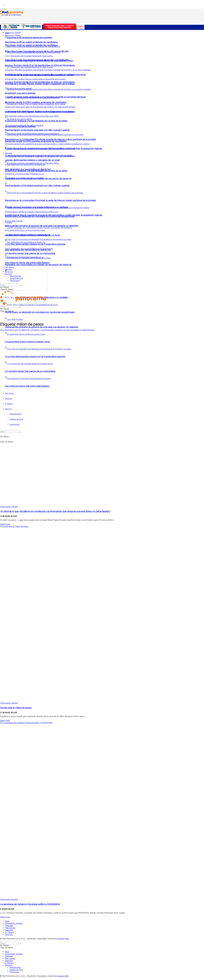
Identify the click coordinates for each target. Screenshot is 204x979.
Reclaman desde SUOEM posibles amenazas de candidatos (35, 141)
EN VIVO (8, 5)
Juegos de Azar (16, 278)
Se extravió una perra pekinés (20, 93)
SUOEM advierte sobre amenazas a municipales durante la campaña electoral (45, 74)
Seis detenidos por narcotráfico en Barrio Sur (28, 169)
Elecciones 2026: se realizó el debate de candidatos (31, 45)
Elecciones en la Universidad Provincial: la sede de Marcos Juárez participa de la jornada (50, 200)
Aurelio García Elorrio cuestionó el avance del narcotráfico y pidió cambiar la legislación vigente (53, 148)
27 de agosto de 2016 (8, 516)
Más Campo (9, 267)
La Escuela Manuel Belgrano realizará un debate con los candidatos (40, 111)
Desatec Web (63, 939)
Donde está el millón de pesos (16, 707)
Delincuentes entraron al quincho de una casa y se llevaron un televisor (41, 327)
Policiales (8, 222)
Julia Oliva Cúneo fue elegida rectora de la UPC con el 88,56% (37, 51)
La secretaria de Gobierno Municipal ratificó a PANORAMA (30, 904)
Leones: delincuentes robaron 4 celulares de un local (32, 160)
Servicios (8, 274)
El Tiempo (9, 272)
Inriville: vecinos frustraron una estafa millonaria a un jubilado (36, 207)
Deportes (8, 269)
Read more (5, 524)
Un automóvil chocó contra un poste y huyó (27, 234)
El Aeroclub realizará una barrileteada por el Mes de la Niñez (36, 170)
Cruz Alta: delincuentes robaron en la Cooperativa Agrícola (35, 244)
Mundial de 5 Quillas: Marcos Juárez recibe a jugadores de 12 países (40, 83)
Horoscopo (15, 280)
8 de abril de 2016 (7, 909)
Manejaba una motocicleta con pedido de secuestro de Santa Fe (38, 264)
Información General (13, 32)
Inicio (7, 27)
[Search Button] (20, 285)
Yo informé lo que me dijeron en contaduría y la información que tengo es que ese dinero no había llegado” (55, 511)
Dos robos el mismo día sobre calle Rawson (27, 262)
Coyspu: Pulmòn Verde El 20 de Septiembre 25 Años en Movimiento (40, 82)
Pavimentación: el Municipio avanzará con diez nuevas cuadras (37, 130)
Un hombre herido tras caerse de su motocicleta (30, 253)
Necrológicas (15, 276)
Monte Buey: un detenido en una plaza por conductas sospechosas (39, 312)
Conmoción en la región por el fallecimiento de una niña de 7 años (39, 60)
